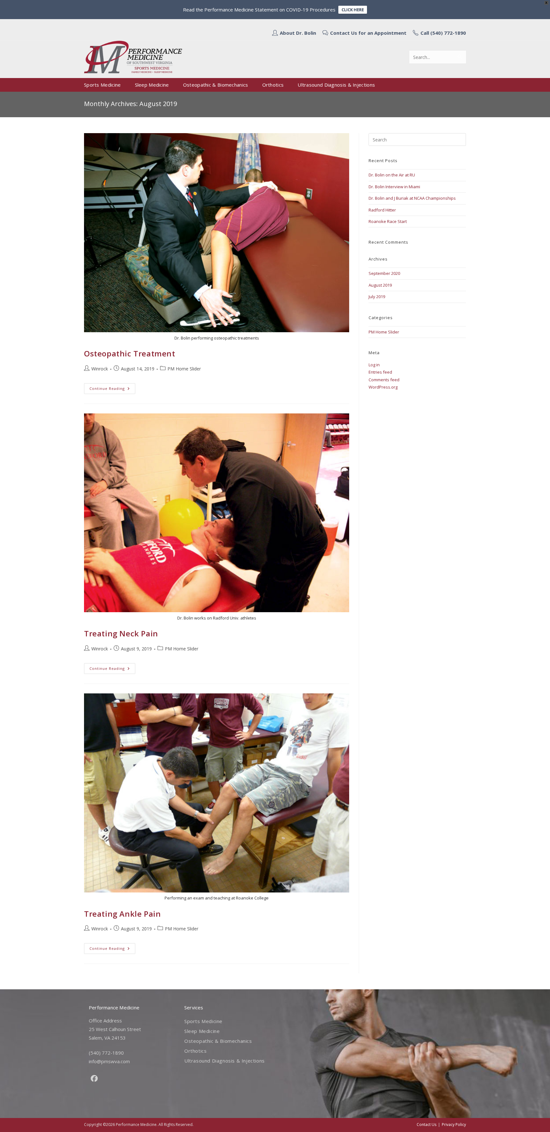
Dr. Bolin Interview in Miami (394, 187)
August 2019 (380, 285)
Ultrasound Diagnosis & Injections (224, 1060)
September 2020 (384, 273)
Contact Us (426, 1124)
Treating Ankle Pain (122, 913)
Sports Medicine (203, 1021)
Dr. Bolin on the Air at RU (392, 175)
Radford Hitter (382, 210)
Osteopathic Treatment (129, 353)
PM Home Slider (184, 369)
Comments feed (384, 380)
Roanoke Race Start (388, 221)
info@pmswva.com (109, 1061)
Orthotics (195, 1051)
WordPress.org (383, 387)
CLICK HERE (353, 9)
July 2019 (377, 296)
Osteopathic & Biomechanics (218, 1041)
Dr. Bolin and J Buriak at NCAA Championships (412, 198)
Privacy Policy (454, 1124)
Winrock (99, 369)
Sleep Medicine (202, 1031)
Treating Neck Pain (121, 633)
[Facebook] (94, 1078)
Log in (374, 365)
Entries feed (380, 372)
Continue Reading (112, 389)
